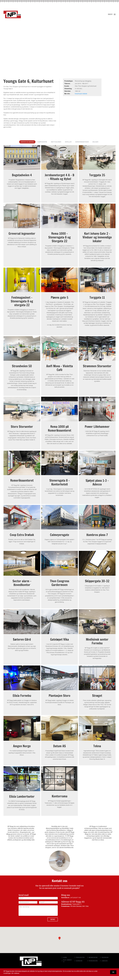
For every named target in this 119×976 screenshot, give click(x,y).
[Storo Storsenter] (21, 423)
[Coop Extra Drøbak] (21, 527)
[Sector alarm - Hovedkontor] (21, 579)
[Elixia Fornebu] (21, 690)
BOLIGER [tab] (95, 142)
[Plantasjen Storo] (59, 690)
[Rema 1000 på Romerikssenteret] (59, 423)
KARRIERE (79, 961)
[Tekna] (97, 740)
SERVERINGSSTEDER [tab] (82, 142)
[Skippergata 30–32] (97, 579)
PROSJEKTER (80, 957)
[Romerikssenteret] (21, 477)
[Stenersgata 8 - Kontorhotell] (59, 477)
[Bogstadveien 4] (21, 174)
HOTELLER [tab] (68, 142)
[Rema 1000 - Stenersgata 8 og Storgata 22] (59, 235)
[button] (112, 14)
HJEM (65, 957)
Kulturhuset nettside (81, 94)
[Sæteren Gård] (21, 637)
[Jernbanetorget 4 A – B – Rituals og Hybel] (59, 174)
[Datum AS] (59, 740)
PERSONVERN (93, 961)
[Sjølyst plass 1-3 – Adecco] (97, 477)
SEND (52, 919)
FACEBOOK (105, 957)
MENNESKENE (93, 957)
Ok (113, 972)
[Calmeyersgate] (59, 527)
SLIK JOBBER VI (67, 960)
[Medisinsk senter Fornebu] (97, 637)
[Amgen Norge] (21, 740)
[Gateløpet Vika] (59, 637)
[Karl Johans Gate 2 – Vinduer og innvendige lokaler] (97, 235)
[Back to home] (12, 14)
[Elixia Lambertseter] (21, 791)
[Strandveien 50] (21, 366)
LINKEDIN (105, 961)
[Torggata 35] (97, 174)
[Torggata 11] (97, 301)
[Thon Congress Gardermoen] (59, 579)
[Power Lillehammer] (97, 423)
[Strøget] (97, 690)
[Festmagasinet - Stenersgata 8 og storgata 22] (21, 301)
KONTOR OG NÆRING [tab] (27, 142)
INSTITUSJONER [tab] (56, 142)
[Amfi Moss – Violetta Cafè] (59, 366)
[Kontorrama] (59, 791)
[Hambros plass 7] (97, 527)
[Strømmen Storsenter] (97, 366)
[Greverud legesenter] (21, 235)
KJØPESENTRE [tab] (42, 142)
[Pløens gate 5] (59, 301)
